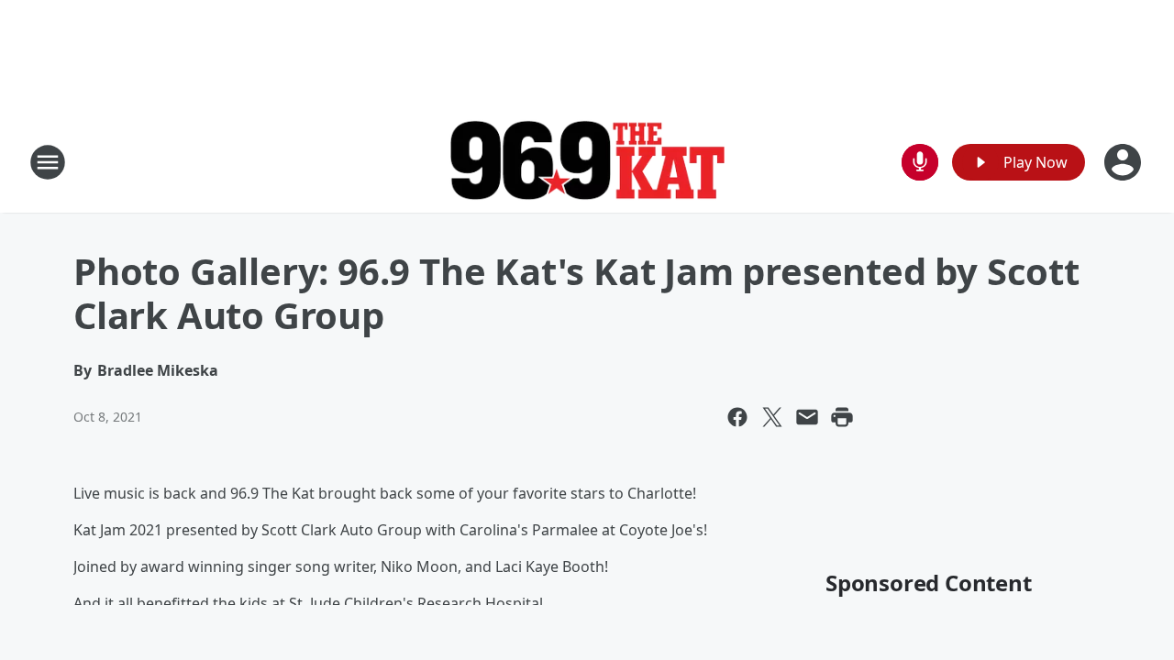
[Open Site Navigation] (47, 162)
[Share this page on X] (772, 417)
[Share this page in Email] (807, 417)
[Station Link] (587, 162)
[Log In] (1124, 162)
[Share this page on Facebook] (737, 417)
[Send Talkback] (920, 162)
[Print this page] (842, 417)
